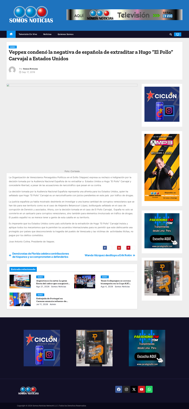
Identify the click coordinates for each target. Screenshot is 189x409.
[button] (171, 34)
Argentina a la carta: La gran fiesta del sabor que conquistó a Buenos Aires (53, 283)
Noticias (47, 34)
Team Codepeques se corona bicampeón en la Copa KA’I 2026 (116, 283)
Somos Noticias (30, 69)
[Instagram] (126, 389)
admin (52, 304)
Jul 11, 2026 (42, 304)
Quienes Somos (66, 34)
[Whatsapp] (149, 389)
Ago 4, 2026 (107, 286)
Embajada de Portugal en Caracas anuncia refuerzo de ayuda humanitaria (51, 301)
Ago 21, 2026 (43, 286)
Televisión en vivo (28, 34)
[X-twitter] (133, 389)
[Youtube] (141, 389)
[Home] (11, 34)
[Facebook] (118, 389)
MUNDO (12, 47)
